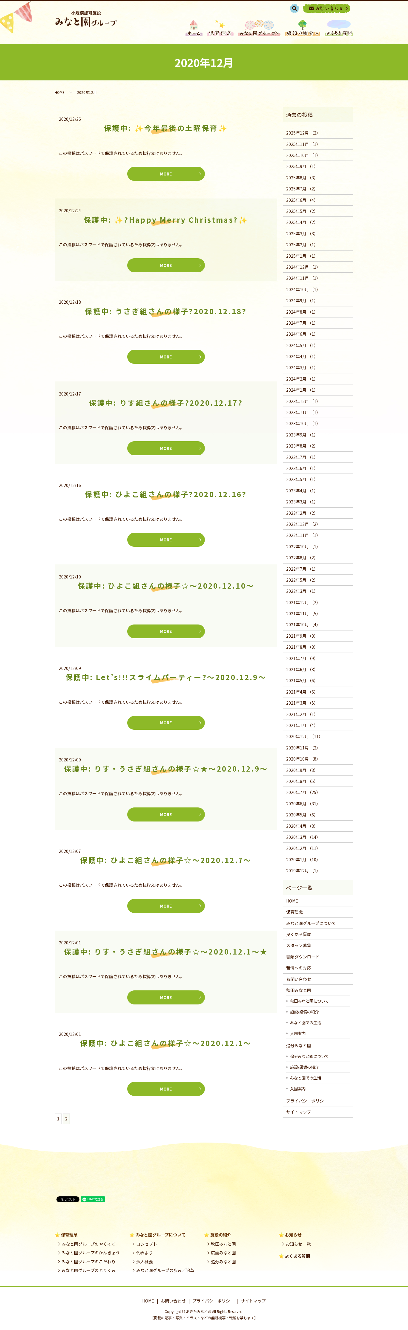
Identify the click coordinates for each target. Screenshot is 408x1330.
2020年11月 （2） (303, 748)
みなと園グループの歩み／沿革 (165, 1270)
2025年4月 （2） (302, 222)
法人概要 (144, 1262)
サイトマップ (298, 1112)
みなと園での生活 (305, 1022)
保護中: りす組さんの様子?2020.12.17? (166, 402)
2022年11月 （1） (303, 535)
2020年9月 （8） (302, 770)
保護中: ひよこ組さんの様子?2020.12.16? (166, 494)
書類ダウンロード (303, 957)
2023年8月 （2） (302, 446)
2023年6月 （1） (302, 468)
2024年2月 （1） (302, 379)
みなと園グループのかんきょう (91, 1253)
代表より (144, 1253)
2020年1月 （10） (303, 859)
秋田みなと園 (298, 990)
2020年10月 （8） (303, 759)
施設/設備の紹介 (304, 1012)
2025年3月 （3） (302, 233)
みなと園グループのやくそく (89, 1244)
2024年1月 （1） (302, 390)
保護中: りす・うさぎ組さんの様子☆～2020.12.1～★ (166, 951)
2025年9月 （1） (302, 166)
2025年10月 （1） (303, 155)
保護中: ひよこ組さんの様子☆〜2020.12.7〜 (165, 860)
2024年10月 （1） (303, 289)
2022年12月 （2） (303, 524)
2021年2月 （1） (302, 714)
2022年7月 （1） (302, 569)
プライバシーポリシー (307, 1101)
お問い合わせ (298, 979)
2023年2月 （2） (302, 513)
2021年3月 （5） (302, 703)
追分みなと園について (309, 1056)
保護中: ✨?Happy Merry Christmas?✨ (166, 219)
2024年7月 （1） (302, 323)
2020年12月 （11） (304, 736)
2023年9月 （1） (302, 435)
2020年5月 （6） (302, 815)
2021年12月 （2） (303, 602)
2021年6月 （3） (302, 669)
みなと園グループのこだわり (89, 1262)
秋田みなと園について (309, 1001)
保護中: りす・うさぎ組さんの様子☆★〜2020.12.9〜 (166, 768)
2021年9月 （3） (302, 636)
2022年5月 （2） (302, 580)
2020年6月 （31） (303, 804)
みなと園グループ (259, 28)
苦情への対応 (298, 968)
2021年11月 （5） (303, 613)
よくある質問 (297, 1256)
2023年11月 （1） (303, 412)
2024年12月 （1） (303, 267)
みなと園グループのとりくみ (89, 1270)
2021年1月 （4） (302, 725)
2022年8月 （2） (302, 558)
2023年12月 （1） (303, 401)
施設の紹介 (302, 28)
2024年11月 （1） (303, 278)
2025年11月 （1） (303, 144)
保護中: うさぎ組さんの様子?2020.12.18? (166, 311)
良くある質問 (339, 28)
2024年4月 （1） (302, 356)
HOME (194, 28)
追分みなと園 (298, 1045)
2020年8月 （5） (302, 781)
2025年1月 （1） (302, 256)
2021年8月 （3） (302, 647)
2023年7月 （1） (302, 457)
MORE (166, 174)
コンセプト (146, 1244)
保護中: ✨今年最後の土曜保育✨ (166, 128)
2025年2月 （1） (302, 245)
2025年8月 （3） (302, 178)
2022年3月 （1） (302, 591)
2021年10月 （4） (303, 624)
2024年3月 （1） (302, 367)
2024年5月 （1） (302, 345)
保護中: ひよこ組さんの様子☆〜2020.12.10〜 (166, 585)
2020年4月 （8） (302, 826)
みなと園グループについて (311, 923)
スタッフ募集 (298, 945)
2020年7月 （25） (303, 792)
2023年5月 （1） (302, 479)
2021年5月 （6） (302, 680)
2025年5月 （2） (302, 211)
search (298, 8)
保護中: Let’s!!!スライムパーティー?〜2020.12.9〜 (165, 677)
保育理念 (220, 28)
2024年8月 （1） (302, 312)
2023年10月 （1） (303, 423)
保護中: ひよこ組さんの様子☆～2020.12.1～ (165, 1043)
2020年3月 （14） (303, 837)
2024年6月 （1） (302, 334)
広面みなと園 (223, 1253)
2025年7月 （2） (302, 189)
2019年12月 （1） (303, 871)
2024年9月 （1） (302, 300)
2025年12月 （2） (303, 133)
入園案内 (298, 1033)
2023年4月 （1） (302, 491)
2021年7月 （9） (302, 658)
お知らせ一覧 (298, 1244)
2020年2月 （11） (303, 848)
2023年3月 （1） (302, 502)
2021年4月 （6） (302, 692)
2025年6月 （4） (302, 200)
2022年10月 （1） (303, 546)
